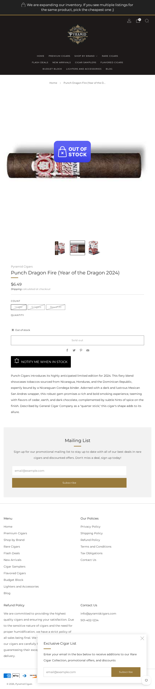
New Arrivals (61, 62)
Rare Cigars (110, 56)
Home (40, 56)
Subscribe (126, 671)
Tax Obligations (92, 553)
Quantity (17, 315)
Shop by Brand (84, 56)
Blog (109, 69)
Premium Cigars (59, 56)
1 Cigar (19, 306)
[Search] (147, 21)
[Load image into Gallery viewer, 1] (59, 247)
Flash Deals (40, 62)
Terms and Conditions (96, 546)
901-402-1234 (89, 620)
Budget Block (52, 69)
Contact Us (88, 559)
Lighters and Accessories (84, 69)
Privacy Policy (91, 526)
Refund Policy (90, 540)
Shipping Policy (92, 533)
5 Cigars (36, 306)
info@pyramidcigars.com (98, 613)
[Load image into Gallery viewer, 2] (77, 247)
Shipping (16, 289)
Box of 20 (55, 306)
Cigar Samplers (85, 62)
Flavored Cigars (112, 62)
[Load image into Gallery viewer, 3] (95, 247)
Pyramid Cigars (22, 266)
